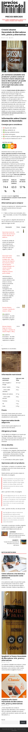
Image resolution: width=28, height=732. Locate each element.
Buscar (3, 719)
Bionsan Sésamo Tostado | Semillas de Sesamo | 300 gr (8, 309)
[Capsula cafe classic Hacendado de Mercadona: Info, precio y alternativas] (14, 697)
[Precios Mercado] (13, 13)
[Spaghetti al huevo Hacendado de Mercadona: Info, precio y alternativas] (14, 653)
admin (11, 37)
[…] (24, 587)
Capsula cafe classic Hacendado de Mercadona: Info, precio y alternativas (12, 701)
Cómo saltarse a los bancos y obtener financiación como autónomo (13, 576)
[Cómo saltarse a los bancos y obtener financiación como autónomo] (14, 571)
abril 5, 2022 (5, 37)
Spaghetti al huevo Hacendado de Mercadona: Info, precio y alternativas (14, 658)
